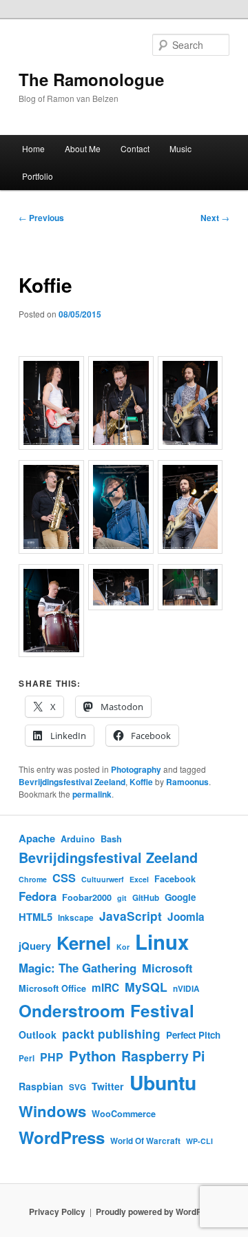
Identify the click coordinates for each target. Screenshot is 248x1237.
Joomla (186, 916)
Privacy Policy (57, 1211)
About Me (83, 148)
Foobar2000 (87, 897)
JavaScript (130, 915)
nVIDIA (186, 989)
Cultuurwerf (102, 879)
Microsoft (167, 968)
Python (92, 1056)
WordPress (62, 1137)
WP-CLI (199, 1141)
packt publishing (111, 1033)
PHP (51, 1057)
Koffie (141, 782)
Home (33, 148)
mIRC (105, 987)
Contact (135, 148)
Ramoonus (187, 782)
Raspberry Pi (163, 1056)
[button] (53, 404)
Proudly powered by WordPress (158, 1211)
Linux (162, 941)
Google (180, 897)
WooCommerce (124, 1114)
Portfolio (37, 176)
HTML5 (35, 916)
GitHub (145, 898)
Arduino (78, 839)
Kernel (83, 942)
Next (214, 217)
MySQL (146, 986)
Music (180, 148)
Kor (123, 947)
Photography (136, 769)
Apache (37, 838)
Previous (41, 217)
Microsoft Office (52, 988)
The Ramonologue (91, 79)
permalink (92, 794)
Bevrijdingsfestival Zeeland (72, 782)
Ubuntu (163, 1082)
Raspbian (41, 1086)
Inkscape (76, 918)
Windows (52, 1111)
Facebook (175, 879)
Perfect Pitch (193, 1034)
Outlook (37, 1034)
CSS (64, 878)
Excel (139, 879)
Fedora (37, 896)
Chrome (33, 879)
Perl (26, 1058)
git (122, 898)
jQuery (35, 945)
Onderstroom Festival (106, 1010)
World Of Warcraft (145, 1141)
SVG (77, 1087)
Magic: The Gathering (77, 967)
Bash (111, 839)
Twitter (108, 1086)
